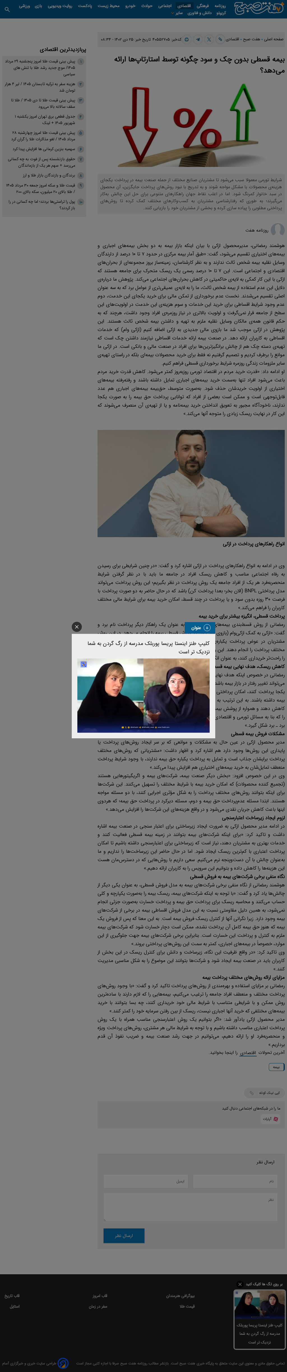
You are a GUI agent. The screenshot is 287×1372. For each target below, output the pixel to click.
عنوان (196, 627)
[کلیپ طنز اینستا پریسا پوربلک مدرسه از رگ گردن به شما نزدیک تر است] (143, 695)
